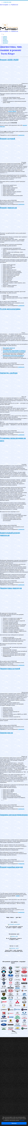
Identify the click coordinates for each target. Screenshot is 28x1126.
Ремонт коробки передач (11, 867)
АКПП (17, 895)
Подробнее (22, 1120)
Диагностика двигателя (11, 588)
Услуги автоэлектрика (10, 309)
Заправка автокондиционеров (14, 814)
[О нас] (14, 924)
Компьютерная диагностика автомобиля (13, 355)
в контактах (21, 135)
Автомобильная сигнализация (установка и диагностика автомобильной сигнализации (14, 351)
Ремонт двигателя (8, 207)
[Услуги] (14, 936)
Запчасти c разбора (8, 373)
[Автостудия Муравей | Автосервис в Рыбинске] (9, 30)
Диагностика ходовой (10, 668)
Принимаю (14, 1123)
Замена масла (6, 732)
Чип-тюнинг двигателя (9, 348)
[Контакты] (14, 948)
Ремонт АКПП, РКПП (9, 59)
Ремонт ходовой (7, 138)
